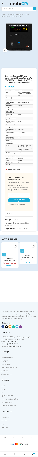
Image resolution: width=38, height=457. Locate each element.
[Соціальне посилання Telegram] (24, 228)
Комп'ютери (5, 364)
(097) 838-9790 (12, 341)
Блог (2, 392)
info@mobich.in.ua (14, 346)
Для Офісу (4, 371)
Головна (3, 14)
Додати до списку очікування (19, 200)
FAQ (2, 424)
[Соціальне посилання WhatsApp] (22, 228)
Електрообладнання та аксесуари (18, 14)
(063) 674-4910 (12, 344)
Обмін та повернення (8, 405)
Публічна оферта (7, 396)
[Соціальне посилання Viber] (27, 228)
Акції (3, 386)
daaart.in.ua (19, 439)
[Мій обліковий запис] (36, 3)
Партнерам (5, 417)
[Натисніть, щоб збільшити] (5, 50)
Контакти (4, 427)
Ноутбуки (4, 361)
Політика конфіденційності (10, 399)
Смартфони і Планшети (9, 367)
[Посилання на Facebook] (15, 228)
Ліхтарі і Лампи (6, 374)
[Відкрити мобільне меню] (2, 3)
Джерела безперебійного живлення (11, 16)
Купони (3, 389)
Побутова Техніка (7, 357)
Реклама (4, 421)
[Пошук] (34, 8)
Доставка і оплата (7, 402)
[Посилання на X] (17, 228)
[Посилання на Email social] (20, 228)
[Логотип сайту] (19, 3)
